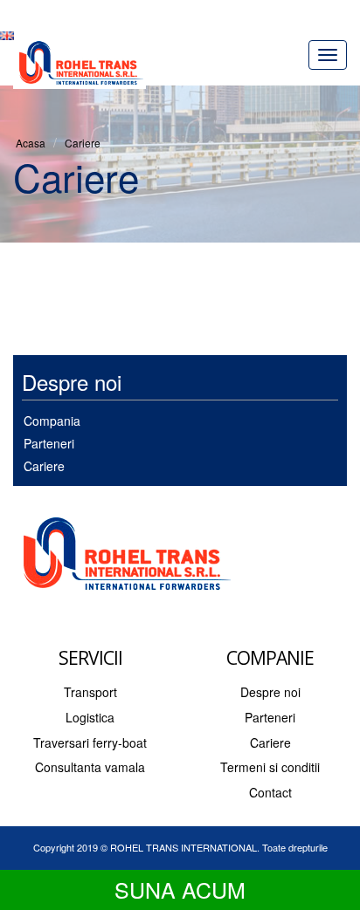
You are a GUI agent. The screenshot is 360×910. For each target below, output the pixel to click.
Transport (90, 692)
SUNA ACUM (180, 889)
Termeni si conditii (270, 767)
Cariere (82, 142)
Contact (270, 792)
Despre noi (270, 692)
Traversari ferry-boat (90, 742)
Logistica (90, 717)
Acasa (30, 142)
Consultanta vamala (90, 767)
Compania (52, 420)
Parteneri (49, 443)
